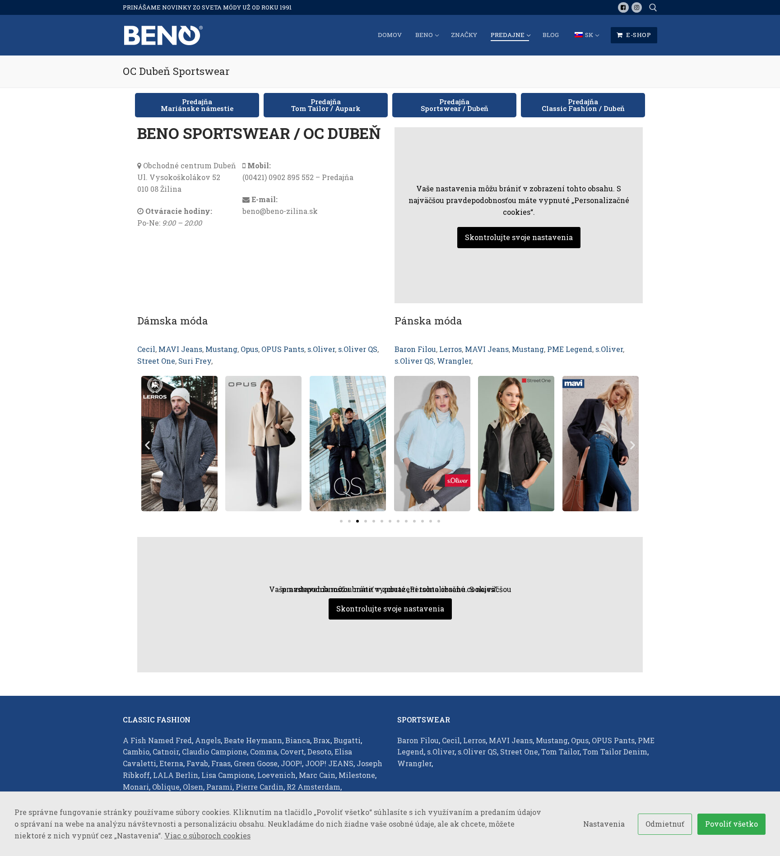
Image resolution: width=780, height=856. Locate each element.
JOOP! (291, 763)
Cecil (146, 349)
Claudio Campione (214, 751)
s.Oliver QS (357, 349)
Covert (292, 751)
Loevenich (276, 775)
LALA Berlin (175, 775)
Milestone (357, 775)
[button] (197, 105)
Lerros (450, 349)
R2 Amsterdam (313, 786)
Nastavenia (604, 823)
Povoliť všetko (731, 823)
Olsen (193, 786)
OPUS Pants (282, 349)
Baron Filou (415, 349)
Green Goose (256, 763)
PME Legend (569, 349)
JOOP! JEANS (329, 763)
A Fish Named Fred (157, 740)
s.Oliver (321, 349)
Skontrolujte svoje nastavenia (519, 237)
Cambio (136, 751)
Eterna (171, 763)
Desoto (319, 751)
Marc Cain (317, 775)
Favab (197, 763)
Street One (156, 361)
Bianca (297, 740)
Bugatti (347, 740)
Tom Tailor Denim (615, 751)
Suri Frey (194, 361)
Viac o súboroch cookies (207, 835)
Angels (208, 740)
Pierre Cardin (259, 786)
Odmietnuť (664, 823)
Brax (321, 740)
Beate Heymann (253, 740)
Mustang (221, 349)
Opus (249, 349)
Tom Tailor (560, 751)
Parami (219, 786)
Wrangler (454, 361)
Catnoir (166, 751)
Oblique (166, 786)
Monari (136, 786)
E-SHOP (638, 35)
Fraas (221, 763)
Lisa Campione (227, 775)
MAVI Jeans (180, 349)
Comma (263, 751)
